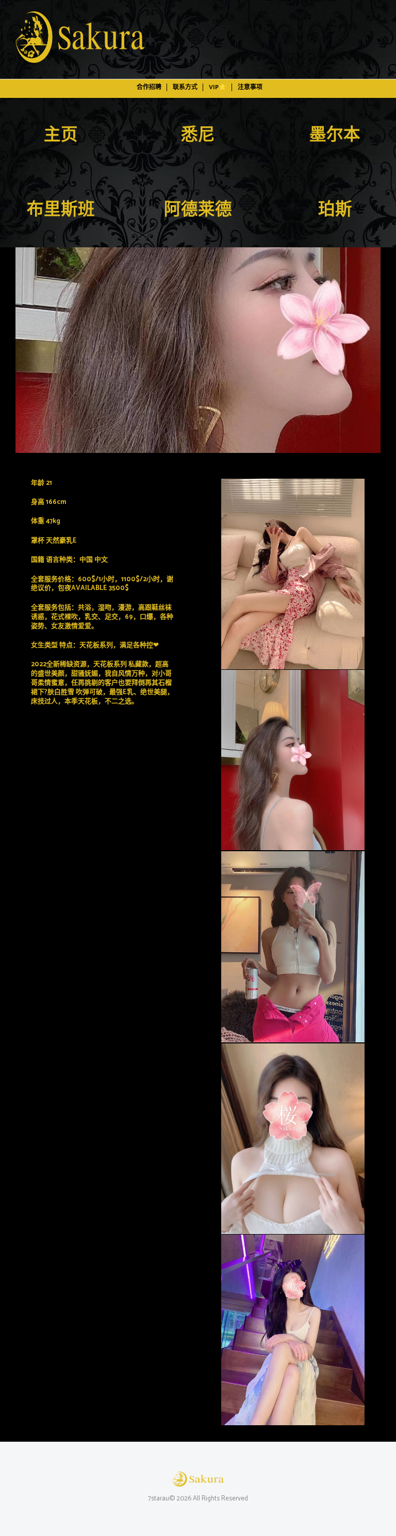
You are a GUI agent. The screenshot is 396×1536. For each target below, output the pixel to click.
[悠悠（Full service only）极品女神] (198, 350)
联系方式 (185, 87)
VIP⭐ (217, 87)
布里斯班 (61, 210)
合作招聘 (149, 87)
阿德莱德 (198, 210)
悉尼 (198, 135)
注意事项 (250, 87)
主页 (61, 135)
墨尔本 (334, 135)
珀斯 (335, 210)
